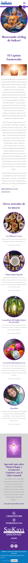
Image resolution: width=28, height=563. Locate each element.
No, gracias (14, 560)
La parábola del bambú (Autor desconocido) (14, 321)
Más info (3, 557)
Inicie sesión (5, 189)
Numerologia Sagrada (14, 274)
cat (24, 7)
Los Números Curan (14, 236)
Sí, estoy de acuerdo (5, 560)
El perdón (14, 408)
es (20, 7)
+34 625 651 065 (14, 516)
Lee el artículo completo (13, 245)
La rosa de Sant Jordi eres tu (14, 363)
